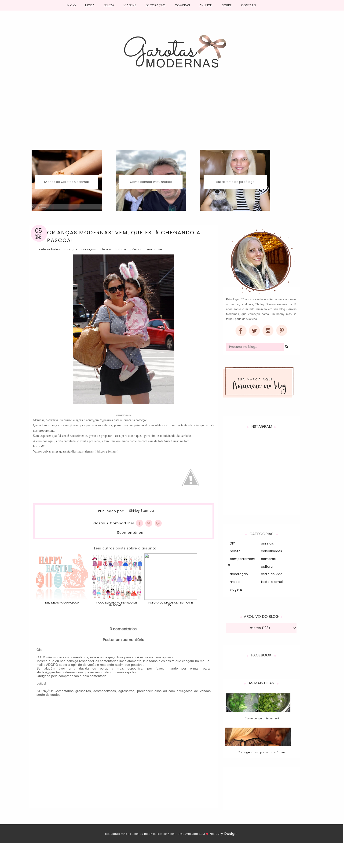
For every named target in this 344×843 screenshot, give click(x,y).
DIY (232, 543)
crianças (70, 249)
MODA (90, 5)
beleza (235, 551)
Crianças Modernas (96, 249)
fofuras (121, 249)
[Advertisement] (172, 114)
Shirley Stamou (141, 511)
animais (267, 543)
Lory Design (226, 833)
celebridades (49, 249)
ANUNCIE (205, 5)
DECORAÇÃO (155, 5)
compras (268, 558)
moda (235, 581)
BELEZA (109, 5)
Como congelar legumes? (262, 718)
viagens (236, 589)
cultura (267, 566)
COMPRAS (182, 5)
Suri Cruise (154, 249)
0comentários (130, 532)
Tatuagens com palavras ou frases (261, 752)
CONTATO (248, 5)
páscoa (137, 249)
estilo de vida (271, 574)
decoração (239, 574)
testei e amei (272, 581)
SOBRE (227, 5)
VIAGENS (130, 5)
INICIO (71, 5)
